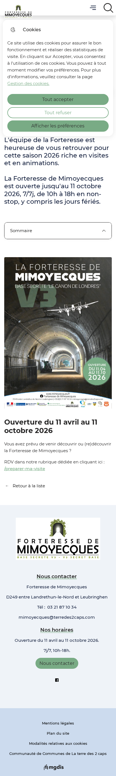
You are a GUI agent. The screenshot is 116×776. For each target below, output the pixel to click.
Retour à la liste (24, 486)
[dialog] (58, 78)
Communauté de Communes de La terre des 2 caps (58, 753)
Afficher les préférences (57, 126)
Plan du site (58, 733)
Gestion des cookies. (28, 83)
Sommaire (21, 230)
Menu (93, 7)
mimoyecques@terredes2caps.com (57, 617)
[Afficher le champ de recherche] (108, 7)
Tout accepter (57, 99)
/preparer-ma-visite (24, 468)
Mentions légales (58, 723)
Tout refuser (58, 112)
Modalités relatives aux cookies (58, 743)
